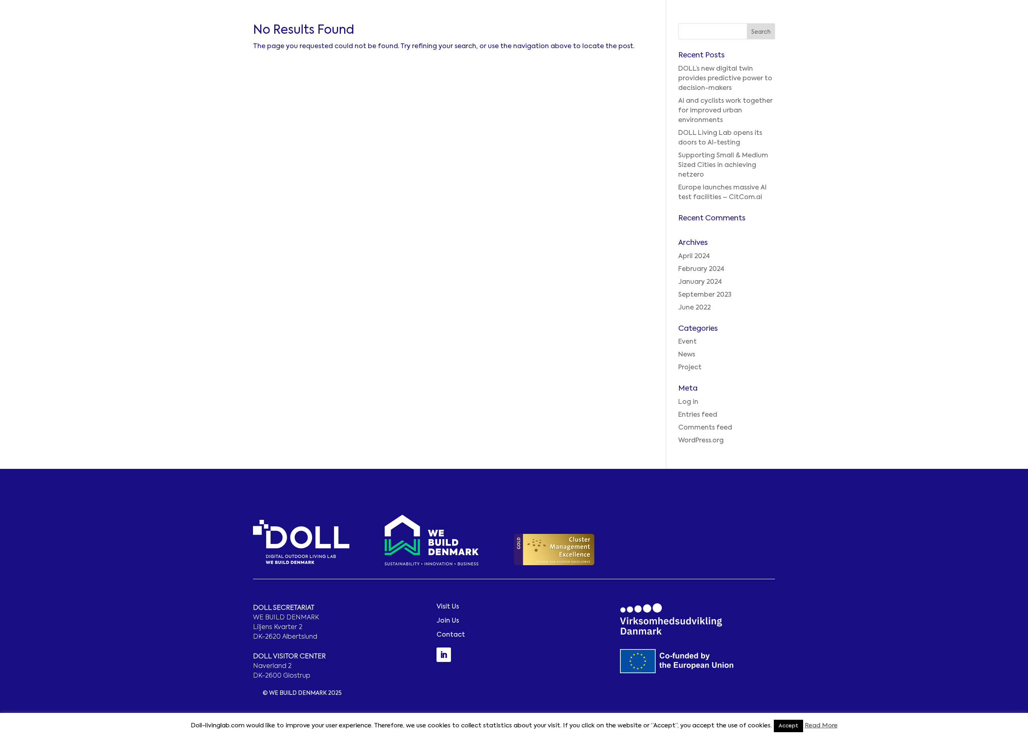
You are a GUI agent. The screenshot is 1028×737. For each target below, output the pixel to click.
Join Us (447, 621)
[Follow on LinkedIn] (443, 654)
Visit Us (447, 607)
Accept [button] (788, 726)
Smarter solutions (880, 27)
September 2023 (704, 295)
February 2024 (701, 269)
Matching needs (944, 27)
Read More (821, 726)
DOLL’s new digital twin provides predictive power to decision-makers (725, 79)
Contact (993, 27)
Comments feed (705, 428)
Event (687, 342)
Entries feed (697, 415)
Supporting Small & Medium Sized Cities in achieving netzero (723, 165)
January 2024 (700, 282)
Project (690, 367)
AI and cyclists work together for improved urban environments (725, 111)
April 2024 (694, 256)
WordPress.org (701, 441)
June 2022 (694, 308)
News (686, 355)
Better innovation (814, 27)
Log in (688, 402)
